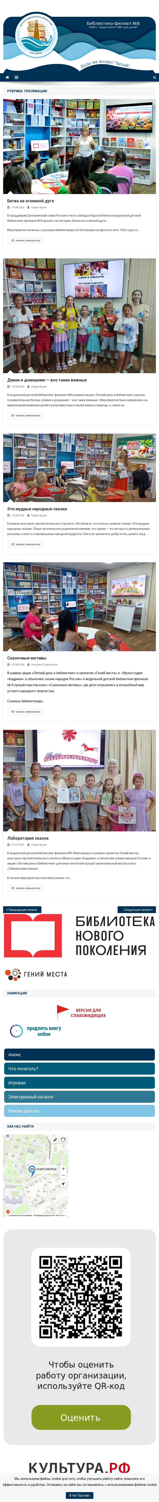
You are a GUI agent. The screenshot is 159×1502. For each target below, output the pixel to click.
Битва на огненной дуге (30, 200)
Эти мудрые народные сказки (37, 508)
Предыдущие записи (22, 909)
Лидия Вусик (39, 207)
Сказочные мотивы (26, 658)
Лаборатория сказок (28, 838)
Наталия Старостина (44, 664)
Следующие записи (137, 909)
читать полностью (28, 240)
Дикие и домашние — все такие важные (47, 380)
